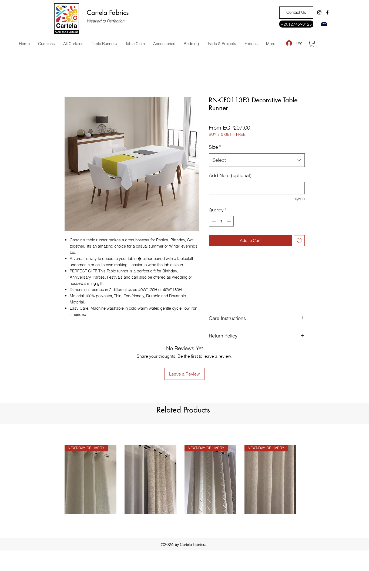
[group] (180, 458)
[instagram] (319, 12)
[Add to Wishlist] (299, 240)
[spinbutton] (221, 221)
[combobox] (257, 160)
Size (215, 147)
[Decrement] (213, 221)
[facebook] (327, 12)
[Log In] (289, 43)
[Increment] (229, 221)
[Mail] (324, 24)
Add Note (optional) (230, 175)
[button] (312, 43)
